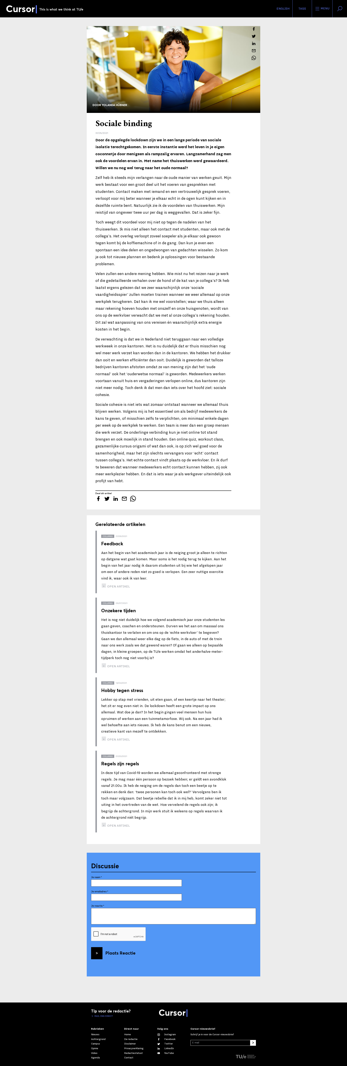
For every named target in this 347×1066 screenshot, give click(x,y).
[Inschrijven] (253, 1043)
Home (127, 1034)
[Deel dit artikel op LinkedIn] (254, 43)
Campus (95, 1043)
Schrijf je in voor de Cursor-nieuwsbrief (212, 1034)
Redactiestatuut (133, 1053)
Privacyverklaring (133, 1048)
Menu (324, 8)
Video (94, 1053)
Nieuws (95, 1034)
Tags (302, 8)
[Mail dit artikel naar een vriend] (254, 51)
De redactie (131, 1039)
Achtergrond (98, 1039)
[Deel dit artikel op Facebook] (254, 29)
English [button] (283, 8)
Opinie (94, 1048)
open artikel (118, 586)
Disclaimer (130, 1043)
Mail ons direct (103, 1016)
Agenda (95, 1057)
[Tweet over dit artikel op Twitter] (254, 36)
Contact (128, 1057)
